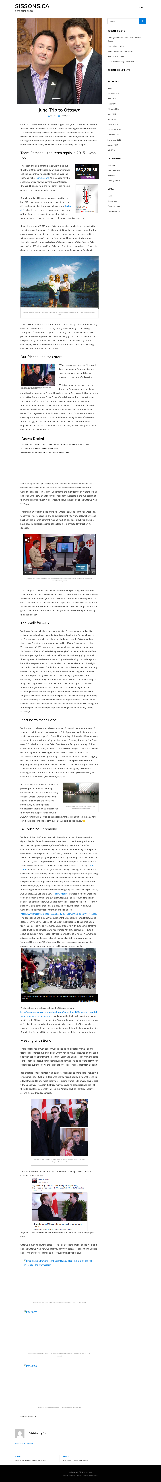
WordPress (94, 1475)
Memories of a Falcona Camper (120, 51)
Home (141, 7)
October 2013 (113, 135)
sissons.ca (32, 6)
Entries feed (112, 201)
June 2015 (111, 98)
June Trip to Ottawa (115, 56)
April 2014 (111, 119)
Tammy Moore (60, 893)
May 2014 (111, 114)
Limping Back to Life (115, 46)
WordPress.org (113, 211)
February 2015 (113, 109)
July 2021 (111, 88)
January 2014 (112, 124)
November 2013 (114, 129)
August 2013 (112, 145)
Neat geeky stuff (114, 170)
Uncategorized (113, 181)
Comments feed (113, 206)
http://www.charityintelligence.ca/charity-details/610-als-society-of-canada (59, 913)
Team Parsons (42, 177)
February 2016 (113, 93)
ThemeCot (78, 1475)
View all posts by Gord (24, 1443)
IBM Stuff (111, 165)
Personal (31, 1416)
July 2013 (111, 150)
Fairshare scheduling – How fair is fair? (122, 61)
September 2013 (114, 140)
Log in (109, 196)
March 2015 (112, 104)
